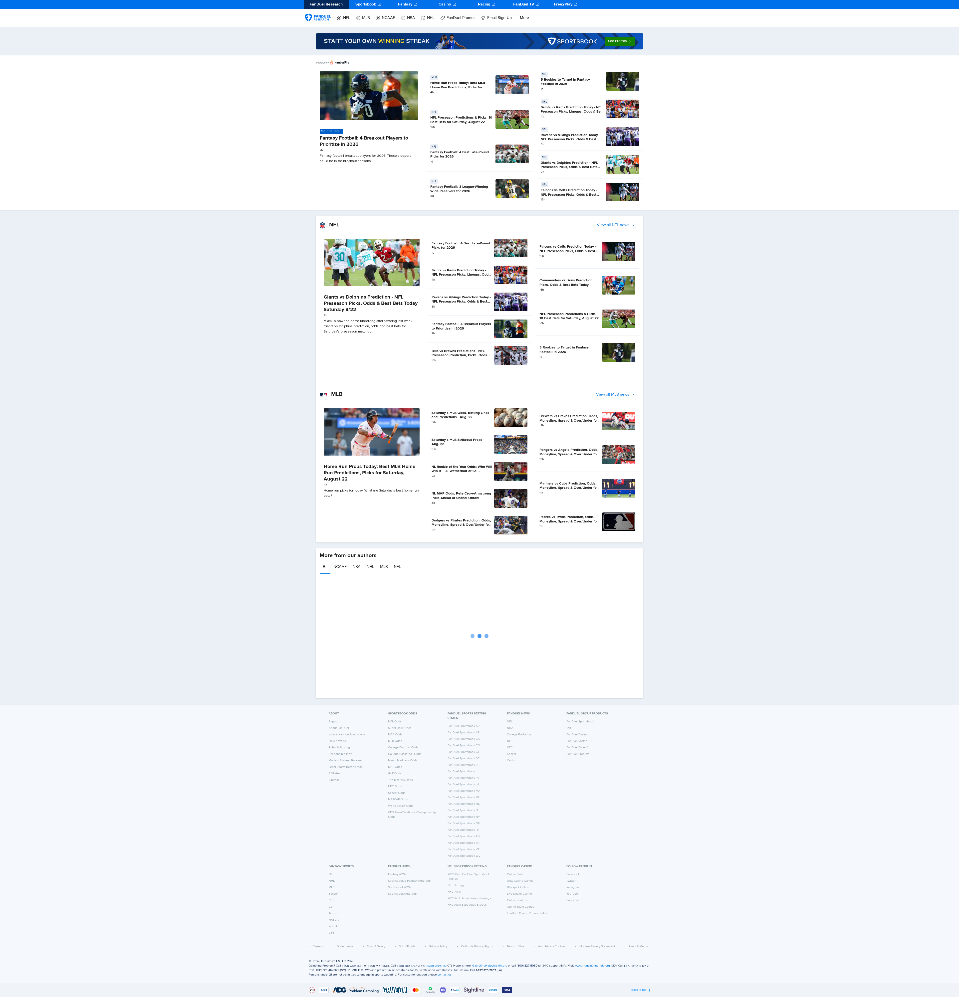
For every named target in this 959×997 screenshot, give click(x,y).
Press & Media (638, 946)
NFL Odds (395, 721)
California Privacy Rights (477, 946)
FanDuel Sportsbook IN (463, 778)
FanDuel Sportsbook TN (464, 836)
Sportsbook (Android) (402, 893)
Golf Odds (395, 773)
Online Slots (515, 874)
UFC (510, 747)
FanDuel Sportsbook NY (464, 817)
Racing (484, 4)
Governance (345, 946)
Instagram (573, 887)
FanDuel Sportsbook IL (463, 771)
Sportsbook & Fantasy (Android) (409, 880)
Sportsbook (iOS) (399, 887)
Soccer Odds (396, 793)
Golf (331, 906)
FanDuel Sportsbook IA (463, 765)
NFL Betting (456, 885)
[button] (620, 41)
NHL (431, 18)
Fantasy (405, 4)
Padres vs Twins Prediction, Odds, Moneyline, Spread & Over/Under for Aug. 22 (568, 521)
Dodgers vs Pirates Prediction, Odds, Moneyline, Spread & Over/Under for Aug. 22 (461, 525)
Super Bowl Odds (400, 728)
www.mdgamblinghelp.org (592, 965)
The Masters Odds (400, 780)
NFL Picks (454, 891)
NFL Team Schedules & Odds (467, 904)
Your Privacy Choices (552, 946)
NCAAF (388, 18)
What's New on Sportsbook (347, 734)
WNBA (333, 926)
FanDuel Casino (577, 734)
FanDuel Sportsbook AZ (464, 732)
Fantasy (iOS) (397, 874)
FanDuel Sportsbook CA (464, 739)
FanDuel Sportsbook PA (463, 830)
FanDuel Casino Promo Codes (527, 913)
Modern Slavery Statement (346, 760)
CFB (331, 900)
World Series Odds (400, 806)
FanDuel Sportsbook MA (464, 791)
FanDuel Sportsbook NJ (464, 810)
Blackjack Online (518, 887)
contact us (445, 974)
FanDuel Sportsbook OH (464, 823)
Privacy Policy (438, 946)
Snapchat (572, 900)
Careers (318, 946)
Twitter (571, 880)
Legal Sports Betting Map (346, 767)
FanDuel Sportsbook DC (464, 758)
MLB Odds (395, 741)
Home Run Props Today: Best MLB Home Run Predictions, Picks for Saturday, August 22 (457, 87)
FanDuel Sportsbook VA (464, 842)
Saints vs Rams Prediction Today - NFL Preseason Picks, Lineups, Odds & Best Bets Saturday (572, 112)
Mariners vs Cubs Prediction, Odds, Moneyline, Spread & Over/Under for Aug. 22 (568, 488)
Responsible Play (340, 754)
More (524, 18)
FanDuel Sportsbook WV (464, 855)
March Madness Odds (402, 760)
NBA (411, 18)
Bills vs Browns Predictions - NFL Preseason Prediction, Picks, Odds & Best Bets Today (461, 355)
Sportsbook (365, 4)
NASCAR (334, 919)
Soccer (511, 754)
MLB (366, 18)
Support (334, 721)
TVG (569, 728)
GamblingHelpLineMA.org (489, 965)
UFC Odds (395, 786)
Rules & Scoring (339, 747)
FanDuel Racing (576, 741)
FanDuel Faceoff (577, 747)
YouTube (572, 893)
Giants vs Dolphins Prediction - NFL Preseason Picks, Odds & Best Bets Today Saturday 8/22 (569, 167)
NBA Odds (395, 734)
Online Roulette (517, 900)
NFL (346, 18)
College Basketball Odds (404, 754)
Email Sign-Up (499, 18)
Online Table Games (520, 906)
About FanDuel (339, 728)
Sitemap (334, 780)
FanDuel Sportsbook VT (464, 849)
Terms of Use (515, 946)
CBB (332, 932)
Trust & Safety (376, 946)
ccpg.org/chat (436, 965)
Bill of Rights (407, 946)
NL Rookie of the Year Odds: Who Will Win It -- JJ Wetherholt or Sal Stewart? (462, 471)
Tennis (333, 913)
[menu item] (318, 12)
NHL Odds (395, 767)
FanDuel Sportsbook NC (464, 804)
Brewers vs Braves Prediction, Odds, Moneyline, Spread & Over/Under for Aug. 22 (568, 420)
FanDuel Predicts (577, 754)
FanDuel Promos (461, 18)
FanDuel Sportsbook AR (464, 726)
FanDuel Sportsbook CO (464, 745)
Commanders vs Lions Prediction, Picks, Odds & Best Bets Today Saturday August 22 (566, 285)
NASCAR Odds (398, 799)
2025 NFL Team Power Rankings (469, 898)
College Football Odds (403, 747)
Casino (445, 4)
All (325, 567)
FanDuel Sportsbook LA (463, 784)
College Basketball (519, 734)
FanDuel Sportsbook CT (464, 752)
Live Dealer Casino (519, 893)
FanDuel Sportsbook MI (463, 797)
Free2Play (563, 4)
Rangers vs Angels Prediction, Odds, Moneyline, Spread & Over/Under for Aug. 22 (568, 454)
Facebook (573, 874)
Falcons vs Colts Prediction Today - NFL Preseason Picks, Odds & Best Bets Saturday (569, 194)
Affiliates (334, 773)
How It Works (338, 741)
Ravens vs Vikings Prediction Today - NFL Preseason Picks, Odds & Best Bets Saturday (570, 139)
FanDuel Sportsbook (580, 721)
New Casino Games (520, 880)
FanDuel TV (523, 4)
